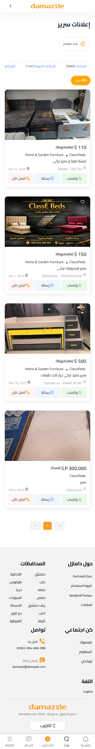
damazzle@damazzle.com (28, 666)
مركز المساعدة (82, 576)
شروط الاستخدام (81, 585)
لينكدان (86, 661)
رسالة (45, 178)
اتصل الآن (19, 178)
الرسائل (28, 744)
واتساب (73, 178)
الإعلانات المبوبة (40, 66)
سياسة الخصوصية (80, 595)
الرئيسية (85, 744)
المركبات (76, 66)
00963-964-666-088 (31, 648)
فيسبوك (86, 642)
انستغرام (85, 651)
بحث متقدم (71, 43)
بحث (66, 744)
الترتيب (46, 725)
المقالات (86, 605)
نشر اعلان (47, 744)
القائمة (9, 744)
